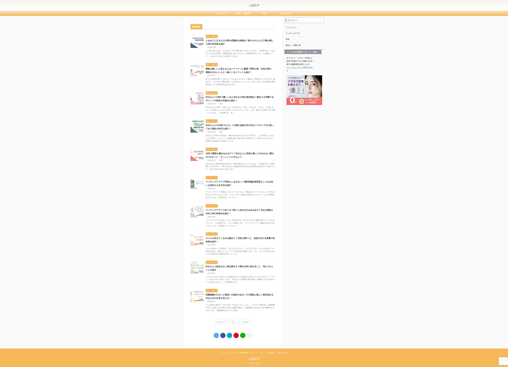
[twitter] (216, 335)
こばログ (254, 5)
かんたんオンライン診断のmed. (299, 67)
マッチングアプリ (222, 13)
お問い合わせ (286, 13)
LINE (220, 104)
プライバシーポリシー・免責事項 (263, 353)
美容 (264, 13)
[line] (242, 335)
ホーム (223, 353)
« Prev (219, 322)
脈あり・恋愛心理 (243, 13)
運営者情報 (244, 353)
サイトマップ (233, 353)
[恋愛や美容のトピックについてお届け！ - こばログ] (229, 335)
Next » (247, 322)
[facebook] (223, 335)
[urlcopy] (249, 335)
